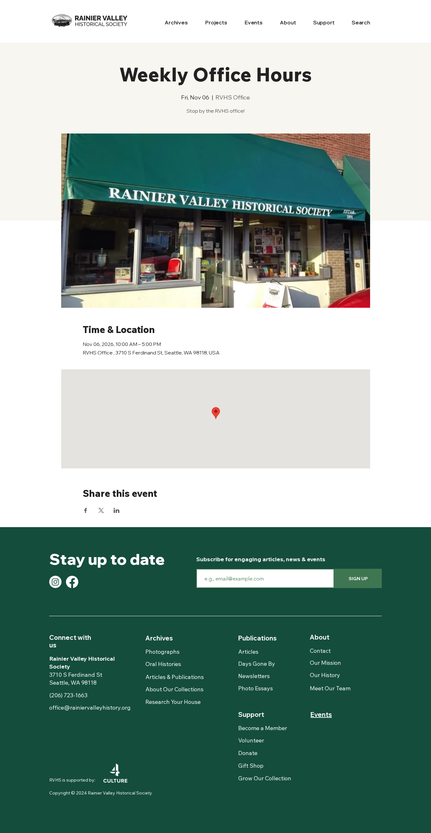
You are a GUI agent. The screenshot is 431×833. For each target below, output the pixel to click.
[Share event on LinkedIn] (117, 510)
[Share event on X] (101, 510)
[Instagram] (55, 582)
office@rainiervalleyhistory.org (90, 707)
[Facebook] (72, 582)
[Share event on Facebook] (86, 510)
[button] (176, 22)
